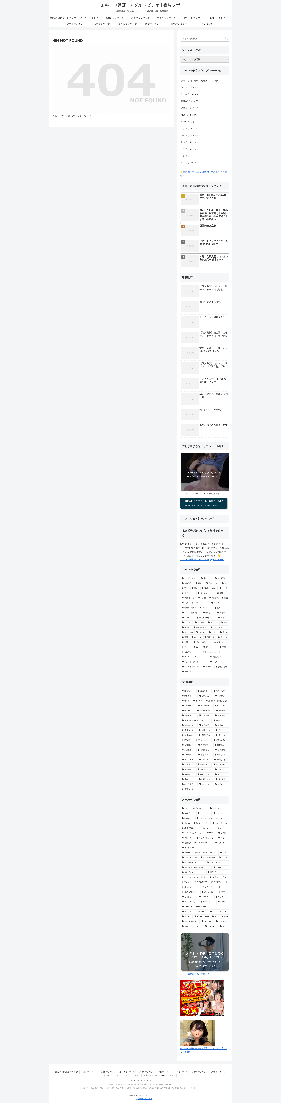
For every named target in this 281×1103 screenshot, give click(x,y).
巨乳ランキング (188, 156)
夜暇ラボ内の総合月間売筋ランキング (199, 80)
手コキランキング (189, 94)
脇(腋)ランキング (189, 101)
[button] (226, 38)
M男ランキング (188, 115)
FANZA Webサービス (145, 1095)
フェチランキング (189, 87)
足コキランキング (189, 108)
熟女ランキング (188, 142)
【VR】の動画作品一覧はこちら (196, 973)
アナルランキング (189, 128)
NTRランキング (188, 163)
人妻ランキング (188, 149)
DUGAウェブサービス (145, 1099)
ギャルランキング (189, 135)
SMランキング (188, 121)
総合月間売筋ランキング (66, 1072)
